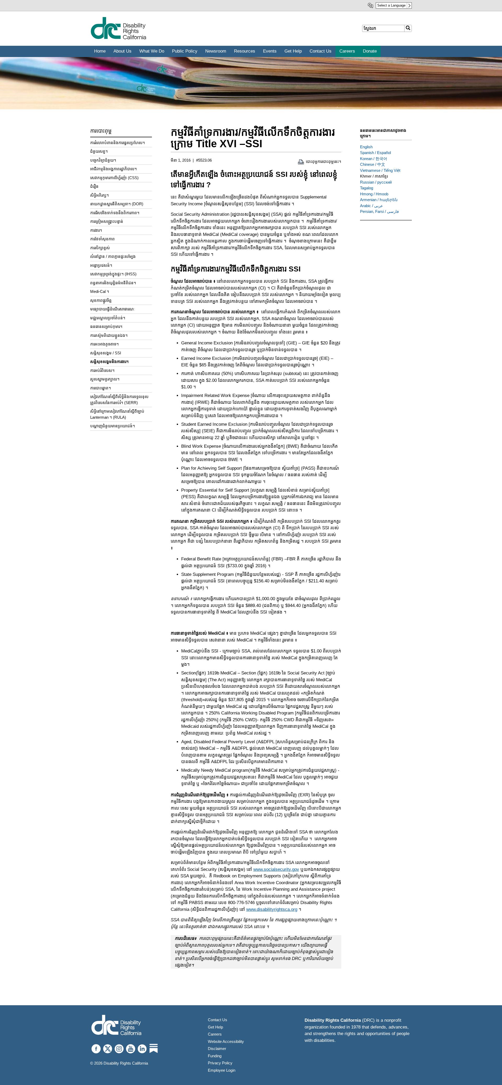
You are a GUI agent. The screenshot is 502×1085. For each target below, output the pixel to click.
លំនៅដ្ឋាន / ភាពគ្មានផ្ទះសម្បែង (113, 256)
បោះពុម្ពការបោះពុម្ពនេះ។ (323, 161)
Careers (215, 1034)
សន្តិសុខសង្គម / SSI (105, 353)
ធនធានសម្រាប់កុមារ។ (106, 326)
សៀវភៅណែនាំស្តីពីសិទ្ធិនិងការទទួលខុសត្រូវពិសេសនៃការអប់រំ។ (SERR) (119, 399)
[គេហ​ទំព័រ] (118, 38)
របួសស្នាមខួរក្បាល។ (104, 379)
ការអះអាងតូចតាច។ (104, 344)
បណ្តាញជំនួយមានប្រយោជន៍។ (112, 426)
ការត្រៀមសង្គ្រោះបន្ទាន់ (106, 221)
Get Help (215, 1027)
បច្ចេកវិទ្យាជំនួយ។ (103, 160)
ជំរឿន (94, 186)
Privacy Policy (220, 1063)
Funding (214, 1056)
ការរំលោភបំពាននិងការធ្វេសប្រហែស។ (117, 142)
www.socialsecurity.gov (276, 869)
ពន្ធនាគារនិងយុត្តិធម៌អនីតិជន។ (113, 283)
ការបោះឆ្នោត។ (100, 388)
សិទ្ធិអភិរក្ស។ (99, 195)
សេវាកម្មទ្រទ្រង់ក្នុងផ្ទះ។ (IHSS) (113, 274)
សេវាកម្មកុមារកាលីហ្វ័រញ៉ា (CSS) (114, 177)
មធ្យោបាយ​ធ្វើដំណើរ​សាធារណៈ (112, 309)
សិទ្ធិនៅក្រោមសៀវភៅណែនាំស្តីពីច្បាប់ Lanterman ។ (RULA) (117, 414)
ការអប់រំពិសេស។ (102, 370)
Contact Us (217, 1020)
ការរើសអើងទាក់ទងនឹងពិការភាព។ (114, 213)
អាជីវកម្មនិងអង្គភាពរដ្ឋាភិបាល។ (113, 169)
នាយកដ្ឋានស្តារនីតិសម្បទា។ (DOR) (116, 204)
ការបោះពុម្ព (101, 131)
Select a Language (391, 5)
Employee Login (221, 1070)
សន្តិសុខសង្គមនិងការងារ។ (109, 361)
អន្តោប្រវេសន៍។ (101, 265)
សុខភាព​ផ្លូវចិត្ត (101, 300)
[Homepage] (116, 1025)
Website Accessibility (226, 1041)
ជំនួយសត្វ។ (99, 151)
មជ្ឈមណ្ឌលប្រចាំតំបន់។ (107, 318)
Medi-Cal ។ (99, 291)
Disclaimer (217, 1048)
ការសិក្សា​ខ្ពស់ (100, 248)
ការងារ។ (96, 230)
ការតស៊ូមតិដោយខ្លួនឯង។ (109, 335)
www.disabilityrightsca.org (271, 909)
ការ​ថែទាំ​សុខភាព (102, 239)
